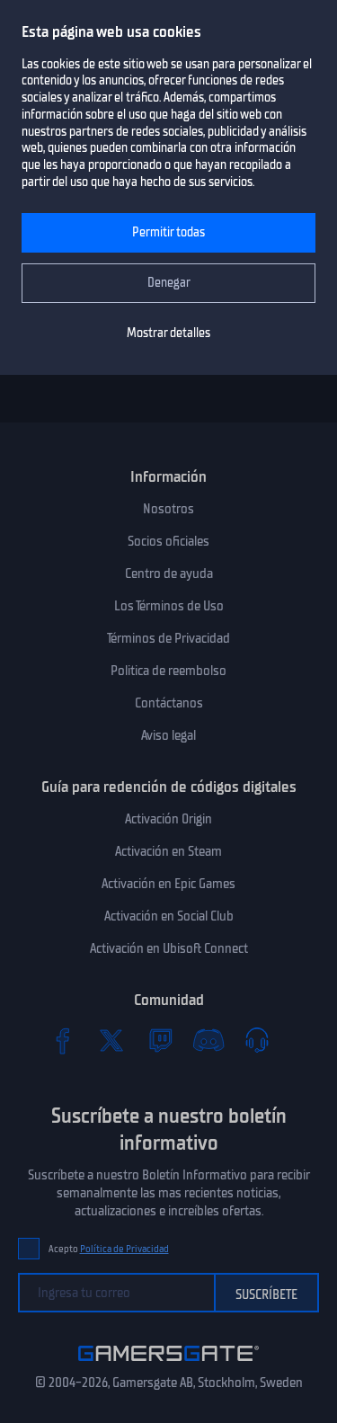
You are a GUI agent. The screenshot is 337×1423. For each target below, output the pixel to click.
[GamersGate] (168, 1365)
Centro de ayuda (169, 574)
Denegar (169, 282)
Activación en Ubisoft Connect (169, 948)
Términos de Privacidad (168, 638)
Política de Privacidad (124, 1249)
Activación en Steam (168, 851)
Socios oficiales (168, 541)
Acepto (109, 1249)
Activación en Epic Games (168, 884)
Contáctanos (169, 703)
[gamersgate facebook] (63, 1040)
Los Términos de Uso (169, 606)
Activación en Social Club (169, 916)
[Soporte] (257, 1040)
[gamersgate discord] (208, 1040)
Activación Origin (168, 819)
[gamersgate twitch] (160, 1040)
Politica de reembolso (168, 671)
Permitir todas (168, 232)
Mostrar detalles (168, 333)
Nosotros (168, 509)
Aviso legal (168, 735)
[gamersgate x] (111, 1040)
